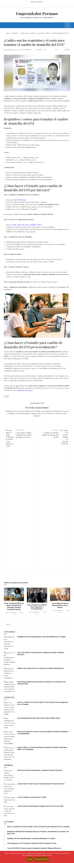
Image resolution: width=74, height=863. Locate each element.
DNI (7, 396)
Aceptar (29, 859)
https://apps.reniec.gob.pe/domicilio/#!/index (27, 225)
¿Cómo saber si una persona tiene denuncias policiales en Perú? (40, 784)
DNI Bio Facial (21, 200)
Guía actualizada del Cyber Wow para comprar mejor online (38, 718)
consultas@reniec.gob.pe (24, 390)
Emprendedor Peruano (37, 13)
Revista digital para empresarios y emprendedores (37, 17)
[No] (72, 857)
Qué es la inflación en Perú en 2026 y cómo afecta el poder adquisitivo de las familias (38, 827)
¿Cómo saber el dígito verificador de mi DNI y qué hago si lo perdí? (24, 433)
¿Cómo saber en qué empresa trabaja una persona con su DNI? (40, 806)
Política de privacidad (41, 859)
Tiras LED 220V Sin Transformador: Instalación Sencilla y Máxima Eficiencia (34, 848)
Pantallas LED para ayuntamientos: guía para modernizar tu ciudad (41, 637)
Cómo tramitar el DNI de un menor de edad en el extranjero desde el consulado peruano (14, 606)
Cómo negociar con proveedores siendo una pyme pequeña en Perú (31, 843)
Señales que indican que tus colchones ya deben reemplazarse (40, 668)
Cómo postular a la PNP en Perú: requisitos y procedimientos (37, 607)
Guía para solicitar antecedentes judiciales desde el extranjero (39, 770)
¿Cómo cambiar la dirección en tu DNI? (31, 797)
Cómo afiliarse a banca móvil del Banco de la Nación (60, 605)
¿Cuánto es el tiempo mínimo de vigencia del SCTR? (50, 433)
